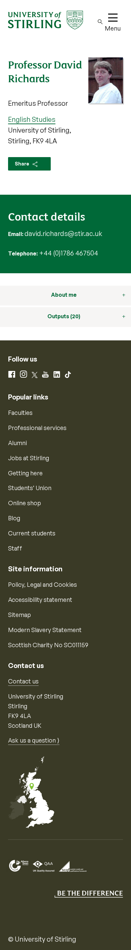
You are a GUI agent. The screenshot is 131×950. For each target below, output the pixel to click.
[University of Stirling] (45, 19)
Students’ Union (29, 487)
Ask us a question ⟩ (33, 740)
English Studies (31, 119)
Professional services (37, 427)
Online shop (24, 503)
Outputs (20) (63, 316)
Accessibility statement (40, 599)
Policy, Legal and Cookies (42, 584)
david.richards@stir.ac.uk (63, 233)
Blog (14, 518)
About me (64, 294)
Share (22, 164)
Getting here (25, 473)
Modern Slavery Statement (45, 629)
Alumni (17, 442)
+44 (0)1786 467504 (68, 253)
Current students (31, 533)
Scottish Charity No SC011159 (48, 645)
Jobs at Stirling (28, 458)
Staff (15, 548)
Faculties (20, 412)
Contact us (23, 681)
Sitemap (19, 614)
